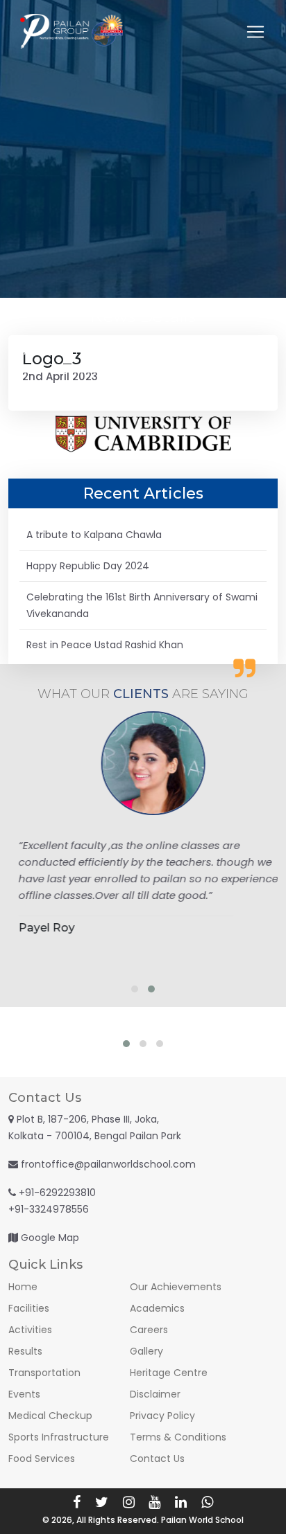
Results (25, 1351)
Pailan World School (202, 1520)
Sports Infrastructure (58, 1437)
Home (22, 1287)
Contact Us (211, 386)
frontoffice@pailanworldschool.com (108, 1164)
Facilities (28, 1308)
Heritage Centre (169, 1373)
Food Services (41, 1458)
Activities (30, 1330)
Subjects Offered (211, 351)
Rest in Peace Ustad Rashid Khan (104, 645)
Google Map (50, 1238)
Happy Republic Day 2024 (87, 566)
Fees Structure (74, 386)
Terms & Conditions (178, 1437)
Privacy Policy (162, 1415)
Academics (157, 1308)
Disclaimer (155, 1394)
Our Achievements (175, 1287)
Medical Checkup (50, 1415)
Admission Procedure (75, 351)
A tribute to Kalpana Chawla (94, 535)
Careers (149, 1330)
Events (24, 1394)
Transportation (44, 1373)
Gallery (146, 1351)
